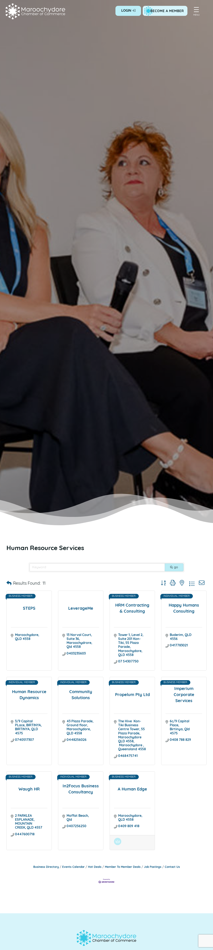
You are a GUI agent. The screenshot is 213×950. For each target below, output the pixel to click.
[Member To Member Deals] (117, 844)
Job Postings (152, 867)
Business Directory (46, 867)
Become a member (167, 11)
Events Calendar (73, 867)
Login (126, 11)
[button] (8, 583)
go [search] (176, 567)
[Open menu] (196, 9)
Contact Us (172, 867)
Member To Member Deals (123, 867)
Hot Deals (95, 867)
